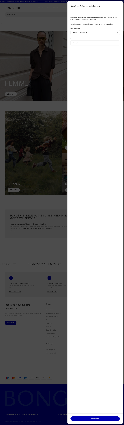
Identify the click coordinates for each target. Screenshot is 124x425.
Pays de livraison (75, 28)
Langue (72, 39)
